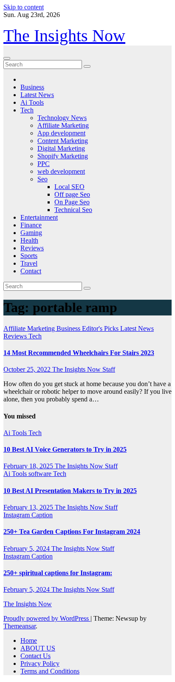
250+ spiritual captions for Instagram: (57, 572)
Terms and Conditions (49, 671)
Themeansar (19, 626)
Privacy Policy (39, 663)
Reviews (32, 248)
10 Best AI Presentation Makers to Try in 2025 (70, 490)
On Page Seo (72, 202)
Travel (28, 263)
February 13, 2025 (29, 507)
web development (61, 171)
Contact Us (35, 655)
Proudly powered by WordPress (46, 618)
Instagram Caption (28, 515)
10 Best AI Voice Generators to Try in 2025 (65, 449)
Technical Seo (73, 209)
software (40, 473)
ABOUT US (37, 648)
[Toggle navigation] (6, 58)
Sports (28, 255)
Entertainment (39, 217)
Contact (30, 271)
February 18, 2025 (29, 466)
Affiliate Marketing (63, 125)
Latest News (37, 94)
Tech (27, 110)
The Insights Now (64, 35)
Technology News (62, 117)
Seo (42, 179)
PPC (43, 163)
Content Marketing (62, 140)
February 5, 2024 (27, 548)
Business (32, 87)
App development (61, 133)
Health (29, 240)
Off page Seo (72, 194)
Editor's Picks (101, 328)
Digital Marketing (61, 148)
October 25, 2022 (27, 369)
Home (28, 640)
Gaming (31, 232)
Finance (31, 225)
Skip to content (23, 7)
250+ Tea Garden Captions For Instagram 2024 (71, 531)
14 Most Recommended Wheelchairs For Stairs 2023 (78, 352)
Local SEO (69, 186)
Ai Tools (32, 102)
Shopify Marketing (62, 156)
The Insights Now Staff (83, 369)
